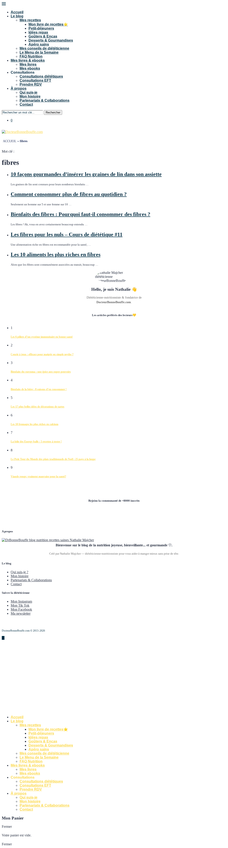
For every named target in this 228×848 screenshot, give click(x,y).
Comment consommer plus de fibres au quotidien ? (69, 194)
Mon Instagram (21, 601)
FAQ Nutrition (31, 56)
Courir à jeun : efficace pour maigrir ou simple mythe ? (42, 354)
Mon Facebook (21, 609)
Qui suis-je (28, 92)
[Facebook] (3, 128)
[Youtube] (10, 128)
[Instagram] (6, 128)
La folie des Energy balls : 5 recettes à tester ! (36, 441)
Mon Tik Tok (20, 605)
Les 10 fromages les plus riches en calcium (34, 424)
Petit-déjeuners (41, 28)
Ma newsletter (21, 613)
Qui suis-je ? (19, 572)
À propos (18, 88)
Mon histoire (30, 96)
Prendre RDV (31, 84)
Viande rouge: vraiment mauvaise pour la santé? (38, 476)
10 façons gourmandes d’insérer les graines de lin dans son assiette (86, 174)
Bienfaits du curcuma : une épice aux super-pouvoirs (41, 371)
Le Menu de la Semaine (39, 52)
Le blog (17, 16)
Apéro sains (38, 44)
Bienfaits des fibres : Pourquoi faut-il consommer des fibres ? (80, 214)
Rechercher (53, 112)
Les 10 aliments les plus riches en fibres (55, 254)
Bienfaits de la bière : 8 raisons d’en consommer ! (39, 389)
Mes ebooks (30, 68)
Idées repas (38, 32)
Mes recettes (30, 20)
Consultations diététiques (41, 76)
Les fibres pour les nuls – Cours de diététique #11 (66, 234)
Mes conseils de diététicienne (44, 48)
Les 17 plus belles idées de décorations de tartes (37, 406)
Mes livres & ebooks (28, 60)
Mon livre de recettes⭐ (48, 24)
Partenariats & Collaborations (44, 100)
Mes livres (28, 64)
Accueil (17, 12)
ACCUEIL (9, 141)
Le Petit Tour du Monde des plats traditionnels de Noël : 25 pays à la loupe (53, 459)
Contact (26, 104)
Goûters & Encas (42, 36)
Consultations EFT (35, 80)
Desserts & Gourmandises (50, 40)
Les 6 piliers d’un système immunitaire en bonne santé (42, 336)
